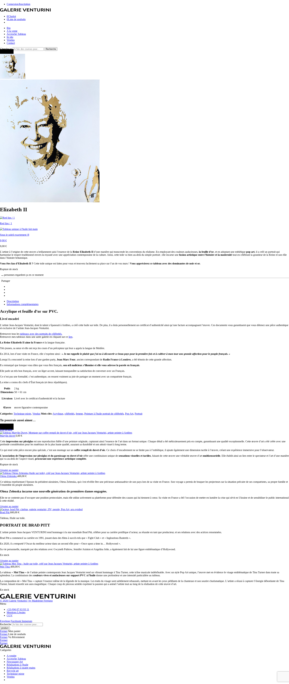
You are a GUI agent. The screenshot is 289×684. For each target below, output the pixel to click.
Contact (11, 43)
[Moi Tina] (144, 563)
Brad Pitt (5, 512)
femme (79, 413)
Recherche (51, 49)
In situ (10, 37)
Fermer (4, 631)
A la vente (12, 31)
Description (13, 301)
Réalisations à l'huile (17, 664)
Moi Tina (5, 566)
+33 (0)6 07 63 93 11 (18, 609)
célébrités (69, 413)
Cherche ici (6, 48)
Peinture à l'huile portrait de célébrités (104, 413)
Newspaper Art (15, 661)
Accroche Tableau (16, 34)
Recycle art (13, 670)
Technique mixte (22, 413)
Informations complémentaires (22, 304)
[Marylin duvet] (144, 432)
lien (70, 336)
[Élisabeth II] (12, 78)
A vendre (11, 655)
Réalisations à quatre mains (21, 667)
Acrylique (58, 413)
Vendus (11, 40)
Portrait (138, 413)
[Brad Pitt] (144, 509)
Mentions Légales (16, 612)
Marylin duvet (8, 435)
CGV (10, 615)
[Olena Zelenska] (144, 473)
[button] (9, 470)
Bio (9, 28)
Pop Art (129, 413)
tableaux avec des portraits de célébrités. (41, 333)
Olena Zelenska (8, 476)
